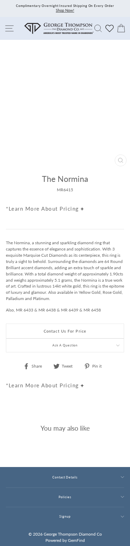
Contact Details (64, 477)
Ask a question (65, 345)
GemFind (76, 540)
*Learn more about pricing (43, 208)
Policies (65, 497)
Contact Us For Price (65, 331)
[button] (117, 194)
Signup (64, 516)
